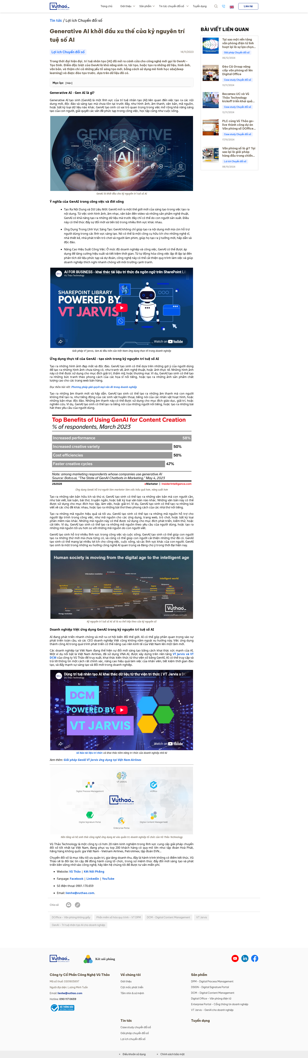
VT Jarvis (201, 917)
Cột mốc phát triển (131, 987)
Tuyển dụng (200, 6)
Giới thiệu (125, 6)
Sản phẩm (145, 6)
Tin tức (56, 20)
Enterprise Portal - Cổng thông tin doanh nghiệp (219, 1004)
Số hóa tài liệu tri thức (89, 752)
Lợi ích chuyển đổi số (132, 1039)
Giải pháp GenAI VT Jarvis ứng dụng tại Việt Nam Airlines (102, 760)
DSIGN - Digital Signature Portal (210, 987)
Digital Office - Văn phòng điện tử (211, 998)
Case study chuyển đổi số (135, 1027)
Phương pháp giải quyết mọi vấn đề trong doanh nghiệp (104, 386)
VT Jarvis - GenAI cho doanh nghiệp (212, 1010)
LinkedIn (92, 879)
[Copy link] (77, 905)
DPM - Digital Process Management (212, 981)
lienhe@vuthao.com (80, 893)
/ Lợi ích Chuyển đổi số (82, 20)
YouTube (108, 879)
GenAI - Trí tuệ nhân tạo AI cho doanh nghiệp (78, 925)
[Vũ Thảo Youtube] (235, 958)
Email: (66, 993)
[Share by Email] (68, 905)
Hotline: (63, 999)
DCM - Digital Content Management (168, 917)
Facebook (76, 879)
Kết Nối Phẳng (94, 871)
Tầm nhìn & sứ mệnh (132, 993)
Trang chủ (106, 6)
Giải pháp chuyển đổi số (134, 1033)
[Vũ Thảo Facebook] (254, 958)
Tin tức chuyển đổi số (171, 6)
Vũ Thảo (75, 871)
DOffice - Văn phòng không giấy (71, 917)
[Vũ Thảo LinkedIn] (244, 958)
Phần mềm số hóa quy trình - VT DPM (118, 917)
